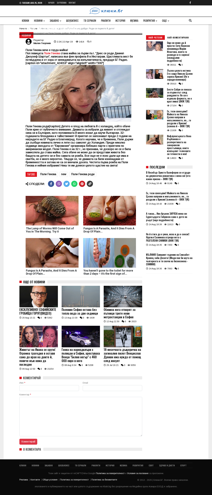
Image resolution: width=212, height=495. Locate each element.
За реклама (61, 2)
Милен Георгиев (42, 43)
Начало (51, 2)
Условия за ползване (138, 473)
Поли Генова (48, 174)
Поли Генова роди (83, 174)
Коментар (25, 394)
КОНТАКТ (72, 2)
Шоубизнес (72, 20)
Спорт (183, 465)
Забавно (54, 20)
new (63, 174)
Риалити (106, 20)
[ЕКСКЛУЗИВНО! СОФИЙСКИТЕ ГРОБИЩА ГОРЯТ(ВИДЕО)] (38, 306)
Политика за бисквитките (104, 480)
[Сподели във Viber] (59, 184)
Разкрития (149, 20)
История (120, 20)
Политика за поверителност (110, 473)
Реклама (23, 480)
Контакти (35, 480)
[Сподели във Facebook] (51, 184)
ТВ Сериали (89, 20)
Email (85, 383)
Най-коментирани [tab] (178, 37)
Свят (151, 465)
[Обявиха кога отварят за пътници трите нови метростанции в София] (123, 306)
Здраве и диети (167, 465)
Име (22, 383)
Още (164, 20)
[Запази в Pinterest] (82, 184)
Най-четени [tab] (155, 37)
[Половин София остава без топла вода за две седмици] (81, 306)
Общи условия (50, 480)
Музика (134, 20)
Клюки (25, 20)
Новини (38, 20)
